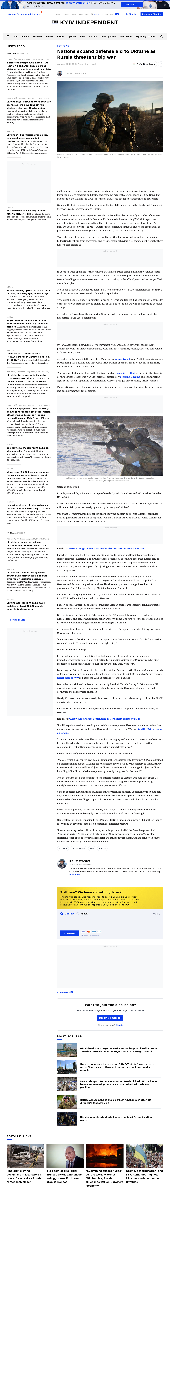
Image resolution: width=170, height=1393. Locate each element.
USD (155, 913)
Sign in (119, 1025)
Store (96, 14)
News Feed (16, 46)
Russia (49, 36)
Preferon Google (146, 64)
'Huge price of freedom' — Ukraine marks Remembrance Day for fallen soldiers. (27, 323)
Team (66, 14)
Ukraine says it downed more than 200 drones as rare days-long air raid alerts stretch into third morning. (29, 104)
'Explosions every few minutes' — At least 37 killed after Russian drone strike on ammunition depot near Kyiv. (29, 65)
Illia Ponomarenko (76, 73)
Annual (84, 913)
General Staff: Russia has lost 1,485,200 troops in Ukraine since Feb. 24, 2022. (28, 356)
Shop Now (132, 4)
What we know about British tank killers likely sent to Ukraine (104, 718)
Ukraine (63, 848)
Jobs (74, 14)
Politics (25, 36)
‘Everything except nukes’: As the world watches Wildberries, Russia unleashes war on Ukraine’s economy (104, 1178)
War (16, 36)
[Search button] (161, 36)
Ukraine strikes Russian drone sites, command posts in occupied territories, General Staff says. (27, 138)
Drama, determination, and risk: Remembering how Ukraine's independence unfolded (144, 1176)
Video (82, 36)
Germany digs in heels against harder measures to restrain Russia (106, 548)
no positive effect (125, 373)
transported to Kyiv (68, 677)
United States (78, 848)
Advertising (83, 14)
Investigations (108, 36)
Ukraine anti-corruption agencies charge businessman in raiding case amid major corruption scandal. (27, 575)
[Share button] (160, 64)
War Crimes (126, 36)
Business (37, 36)
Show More (18, 619)
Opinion (72, 36)
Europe (60, 36)
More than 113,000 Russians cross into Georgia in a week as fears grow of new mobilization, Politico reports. (28, 475)
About (58, 14)
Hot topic (63, 46)
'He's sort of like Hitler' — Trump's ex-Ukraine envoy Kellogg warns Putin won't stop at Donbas (64, 1176)
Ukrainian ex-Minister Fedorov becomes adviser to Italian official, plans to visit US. (27, 545)
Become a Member (152, 14)
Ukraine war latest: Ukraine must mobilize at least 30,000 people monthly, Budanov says (26, 606)
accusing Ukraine (130, 377)
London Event (108, 14)
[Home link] (85, 22)
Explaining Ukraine (145, 36)
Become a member (110, 1018)
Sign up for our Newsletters (24, 14)
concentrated (122, 359)
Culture (93, 36)
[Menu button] (8, 36)
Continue (69, 933)
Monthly (69, 913)
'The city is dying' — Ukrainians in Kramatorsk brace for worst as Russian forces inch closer (25, 1176)
